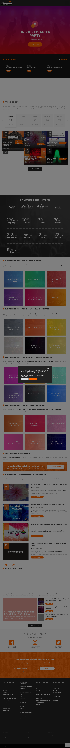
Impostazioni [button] (25, 379)
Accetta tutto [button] (33, 379)
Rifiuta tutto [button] (46, 368)
